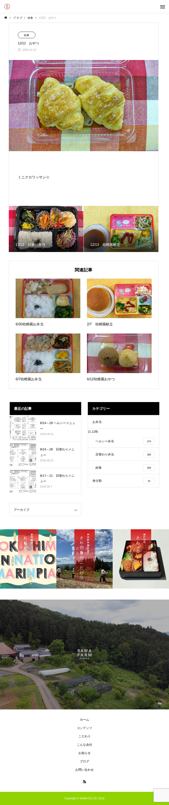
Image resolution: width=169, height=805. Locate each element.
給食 (26, 35)
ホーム (84, 719)
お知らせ (84, 753)
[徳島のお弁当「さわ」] (7, 6)
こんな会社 (84, 744)
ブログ (84, 761)
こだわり (84, 736)
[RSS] (84, 781)
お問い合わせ (84, 769)
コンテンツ (84, 728)
